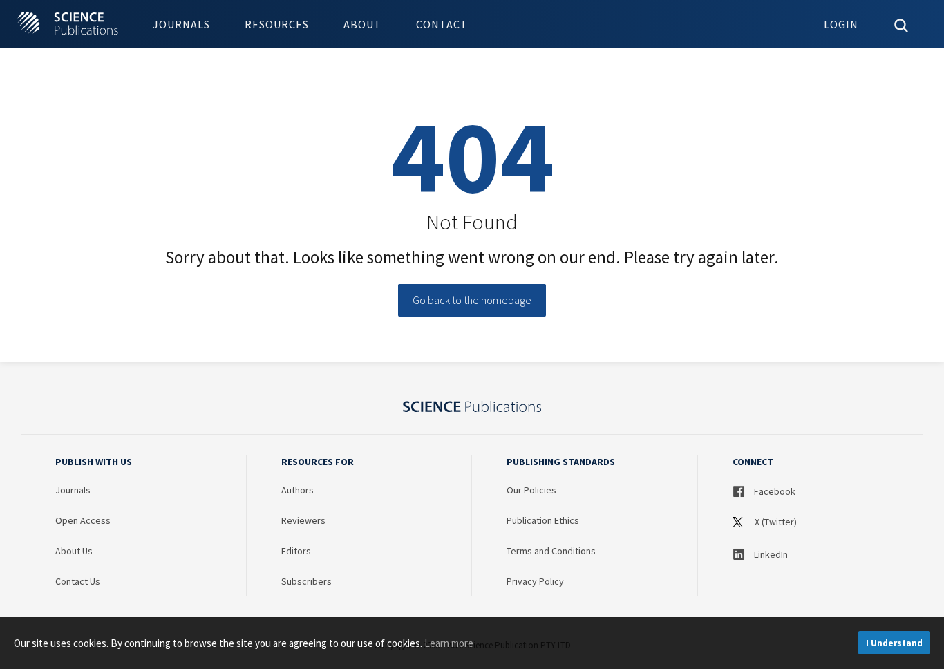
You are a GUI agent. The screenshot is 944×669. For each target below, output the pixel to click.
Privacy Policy (535, 581)
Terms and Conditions (551, 551)
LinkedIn (770, 554)
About (362, 24)
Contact (442, 24)
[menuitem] (181, 24)
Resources (277, 24)
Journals (181, 24)
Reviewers (303, 520)
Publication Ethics (543, 520)
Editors (296, 551)
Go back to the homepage (472, 300)
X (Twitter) (775, 522)
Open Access (83, 520)
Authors (297, 490)
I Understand (894, 643)
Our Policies (531, 490)
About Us (74, 551)
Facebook (773, 491)
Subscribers (306, 581)
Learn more (448, 643)
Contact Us (77, 581)
